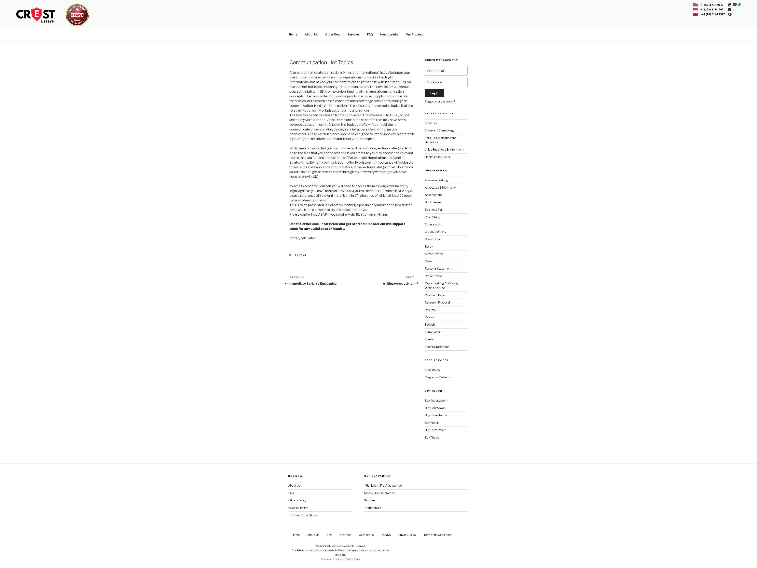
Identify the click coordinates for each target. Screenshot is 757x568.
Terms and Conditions (302, 515)
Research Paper (435, 295)
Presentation (433, 276)
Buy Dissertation (436, 415)
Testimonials (372, 507)
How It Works (389, 34)
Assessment (433, 194)
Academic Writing (436, 180)
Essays (301, 255)
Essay (429, 246)
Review (429, 317)
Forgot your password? (440, 101)
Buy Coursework (436, 408)
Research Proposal (437, 302)
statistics (431, 123)
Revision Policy (298, 507)
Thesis (429, 339)
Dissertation (433, 239)
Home (293, 34)
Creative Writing (435, 231)
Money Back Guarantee (379, 493)
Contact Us (366, 534)
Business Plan (434, 209)
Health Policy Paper (437, 157)
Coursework (433, 224)
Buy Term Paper (435, 430)
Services (354, 34)
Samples (370, 500)
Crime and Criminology (439, 130)
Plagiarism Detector (438, 377)
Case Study (432, 217)
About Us (311, 34)
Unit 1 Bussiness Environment (444, 149)
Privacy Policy (297, 500)
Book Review (433, 202)
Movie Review (434, 254)
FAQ (370, 34)
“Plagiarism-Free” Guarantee (383, 485)
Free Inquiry (432, 370)
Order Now (332, 34)
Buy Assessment (436, 400)
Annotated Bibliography (440, 187)
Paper (429, 261)
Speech (430, 324)
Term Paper (432, 332)
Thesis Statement (437, 346)
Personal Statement (438, 268)
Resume (430, 310)
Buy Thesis (432, 437)
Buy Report (432, 422)
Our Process (414, 34)
